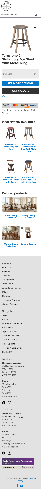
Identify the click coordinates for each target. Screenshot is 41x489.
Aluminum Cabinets (11, 300)
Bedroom (6, 272)
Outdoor (6, 296)
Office (5, 292)
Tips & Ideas (7, 328)
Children (6, 276)
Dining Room (8, 280)
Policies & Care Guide (12, 324)
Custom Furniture (10, 340)
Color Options (8, 344)
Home (5, 315)
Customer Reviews (10, 336)
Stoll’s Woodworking (11, 417)
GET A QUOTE (20, 91)
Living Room (7, 284)
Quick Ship (7, 268)
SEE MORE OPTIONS (20, 83)
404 (3, 96)
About (5, 320)
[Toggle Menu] (37, 6)
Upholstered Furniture (12, 288)
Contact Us (7, 352)
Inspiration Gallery (10, 332)
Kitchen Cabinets (10, 304)
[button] (35, 27)
